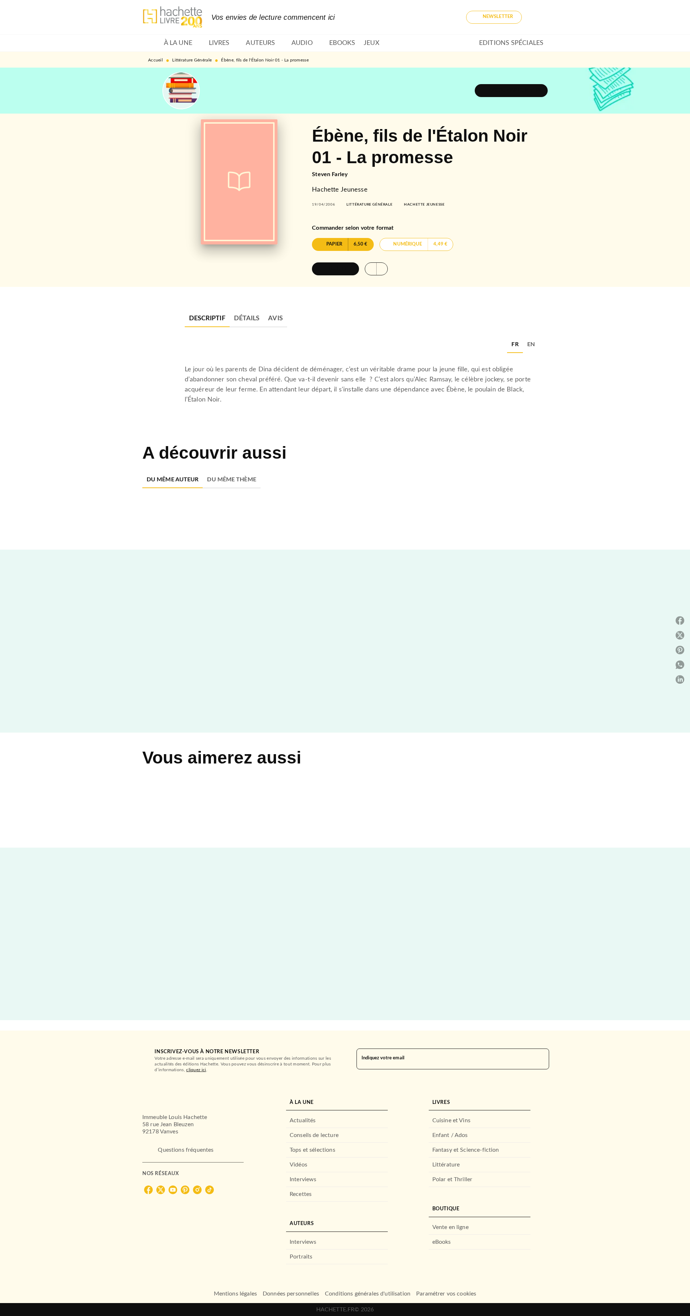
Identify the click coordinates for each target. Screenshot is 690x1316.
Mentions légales (235, 1294)
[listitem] (148, 1190)
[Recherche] (539, 17)
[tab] (151, 43)
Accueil (155, 60)
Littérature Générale (192, 60)
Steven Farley (330, 174)
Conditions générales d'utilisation (367, 1294)
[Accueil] (172, 17)
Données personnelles (291, 1294)
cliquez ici (196, 1070)
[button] (494, 17)
